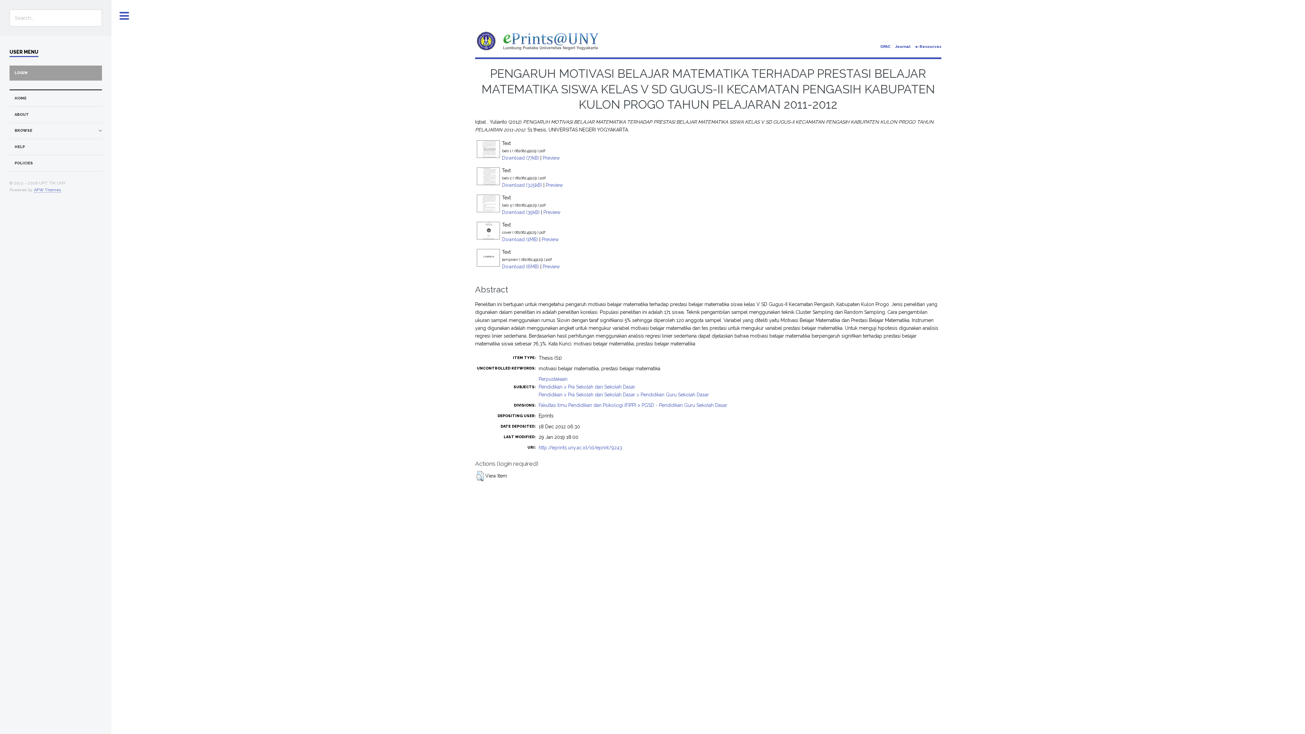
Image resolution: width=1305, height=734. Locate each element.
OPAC (885, 46)
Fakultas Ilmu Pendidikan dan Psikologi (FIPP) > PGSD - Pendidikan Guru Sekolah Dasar (633, 405)
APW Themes (47, 189)
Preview (551, 158)
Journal (902, 46)
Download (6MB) (520, 266)
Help (20, 147)
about (22, 114)
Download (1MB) (520, 239)
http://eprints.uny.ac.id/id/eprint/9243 (580, 447)
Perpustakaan (553, 379)
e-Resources (928, 46)
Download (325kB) (522, 185)
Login (21, 73)
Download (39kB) (521, 212)
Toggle (124, 16)
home (21, 98)
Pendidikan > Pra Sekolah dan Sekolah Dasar (587, 387)
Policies (24, 163)
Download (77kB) (520, 158)
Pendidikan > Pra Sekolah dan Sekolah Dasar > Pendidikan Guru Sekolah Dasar (624, 394)
